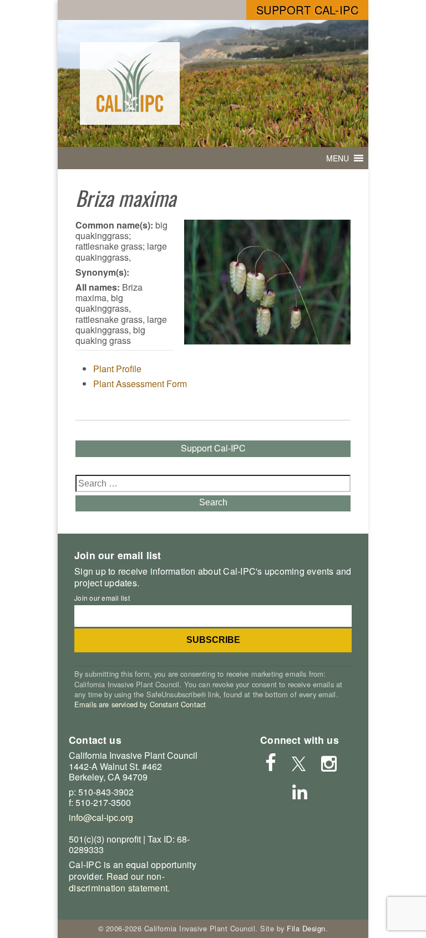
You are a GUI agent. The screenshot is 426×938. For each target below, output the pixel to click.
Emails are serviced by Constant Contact (140, 704)
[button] (337, 158)
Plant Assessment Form (140, 383)
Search (213, 502)
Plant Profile (117, 368)
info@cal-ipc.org (101, 817)
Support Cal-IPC (307, 10)
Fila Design (306, 928)
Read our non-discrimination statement (118, 882)
